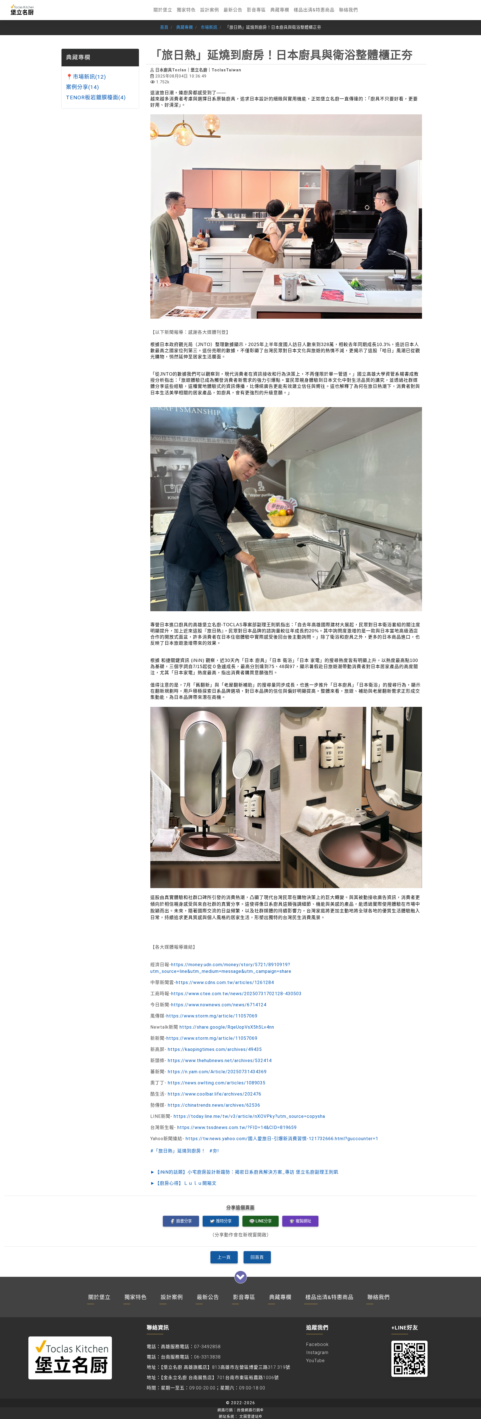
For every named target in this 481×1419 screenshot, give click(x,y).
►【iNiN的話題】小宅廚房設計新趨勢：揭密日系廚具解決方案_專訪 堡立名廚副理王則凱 (244, 1172)
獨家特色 (186, 10)
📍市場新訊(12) (86, 77)
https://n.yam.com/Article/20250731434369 (217, 1071)
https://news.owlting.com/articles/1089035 (217, 1083)
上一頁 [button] (224, 1257)
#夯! (214, 1151)
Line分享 (264, 1221)
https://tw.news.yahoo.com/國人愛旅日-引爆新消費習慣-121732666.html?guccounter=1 (282, 1138)
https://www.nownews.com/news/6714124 (218, 1004)
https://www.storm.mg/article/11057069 (211, 1016)
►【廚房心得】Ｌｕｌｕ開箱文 (183, 1183)
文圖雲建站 (250, 1416)
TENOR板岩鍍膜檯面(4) (96, 97)
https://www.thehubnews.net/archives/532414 (220, 1060)
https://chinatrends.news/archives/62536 (214, 1105)
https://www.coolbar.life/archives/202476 (214, 1094)
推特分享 (224, 1221)
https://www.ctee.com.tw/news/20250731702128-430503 (236, 993)
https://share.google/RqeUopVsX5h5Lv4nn (227, 1027)
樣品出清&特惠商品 (314, 10)
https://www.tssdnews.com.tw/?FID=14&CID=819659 (237, 1127)
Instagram (317, 1352)
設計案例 (209, 10)
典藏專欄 (279, 10)
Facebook (317, 1344)
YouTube (315, 1360)
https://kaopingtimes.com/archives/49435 (215, 1049)
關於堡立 (162, 10)
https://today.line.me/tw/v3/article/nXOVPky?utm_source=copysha (249, 1116)
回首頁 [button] (257, 1257)
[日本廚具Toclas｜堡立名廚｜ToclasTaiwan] (22, 10)
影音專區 (256, 10)
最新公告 (233, 10)
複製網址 (303, 1221)
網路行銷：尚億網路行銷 (240, 1410)
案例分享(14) (82, 87)
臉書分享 (184, 1221)
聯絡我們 (348, 10)
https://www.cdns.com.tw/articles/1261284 (225, 982)
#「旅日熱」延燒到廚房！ (178, 1151)
